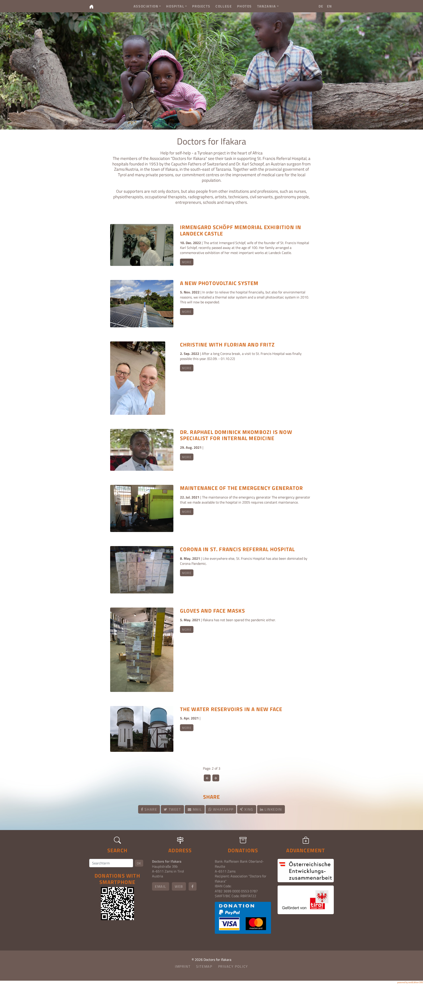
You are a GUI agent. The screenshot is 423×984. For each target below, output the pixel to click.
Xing (248, 809)
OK (139, 863)
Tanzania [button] (266, 6)
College (223, 6)
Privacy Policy (233, 966)
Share (150, 809)
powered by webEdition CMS (410, 982)
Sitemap (204, 966)
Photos (244, 6)
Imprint (182, 966)
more (187, 262)
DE (321, 6)
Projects (201, 6)
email (160, 886)
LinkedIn (272, 809)
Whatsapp (222, 809)
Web (179, 886)
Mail (196, 809)
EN (329, 6)
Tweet (174, 809)
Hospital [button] (175, 6)
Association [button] (146, 6)
